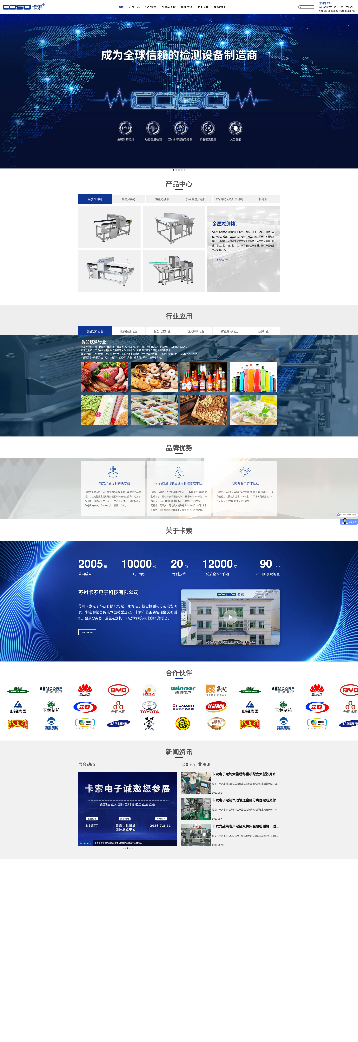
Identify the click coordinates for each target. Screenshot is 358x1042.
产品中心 (134, 7)
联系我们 (219, 7)
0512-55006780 (347, 10)
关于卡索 (203, 7)
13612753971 (346, 7)
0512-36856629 (330, 10)
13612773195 (329, 7)
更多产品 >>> (222, 259)
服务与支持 (169, 7)
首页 (121, 7)
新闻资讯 (186, 7)
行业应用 (150, 7)
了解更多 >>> (87, 632)
